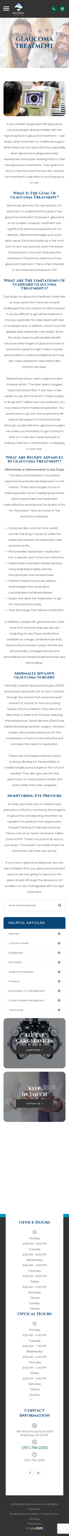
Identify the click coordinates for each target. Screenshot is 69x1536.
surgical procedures (21, 971)
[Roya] (34, 1528)
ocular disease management (27, 1000)
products (14, 981)
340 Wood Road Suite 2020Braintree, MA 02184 (34, 1433)
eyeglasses (16, 952)
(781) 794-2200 (35, 1447)
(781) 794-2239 (34, 1460)
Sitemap (34, 1519)
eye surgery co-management (27, 991)
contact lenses (19, 943)
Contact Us (33, 1103)
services (14, 933)
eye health (15, 962)
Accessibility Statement (24, 1514)
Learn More (33, 1050)
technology (16, 1010)
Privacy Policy (49, 1514)
